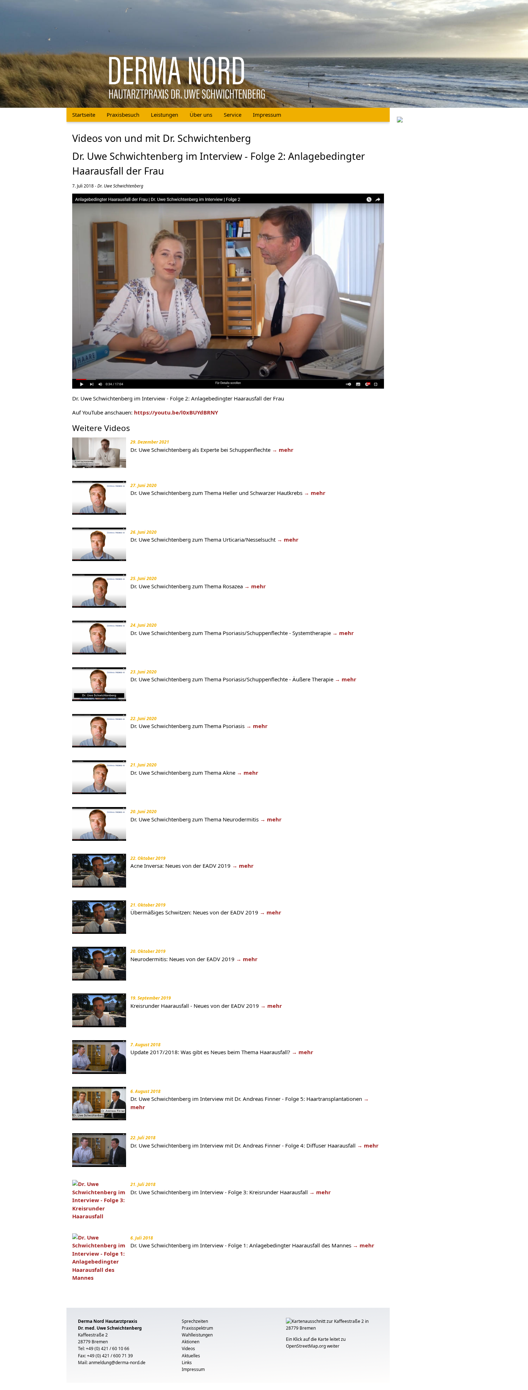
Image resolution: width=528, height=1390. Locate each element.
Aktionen (190, 1342)
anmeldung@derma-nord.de (117, 1362)
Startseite (83, 114)
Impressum (267, 114)
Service (232, 114)
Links (187, 1362)
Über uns (201, 114)
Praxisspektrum (197, 1328)
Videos (188, 1348)
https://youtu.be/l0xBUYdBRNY (176, 412)
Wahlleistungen (197, 1335)
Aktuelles (191, 1356)
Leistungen (164, 114)
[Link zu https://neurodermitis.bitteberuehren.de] (400, 118)
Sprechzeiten (195, 1321)
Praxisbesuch (123, 114)
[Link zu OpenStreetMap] (332, 1326)
